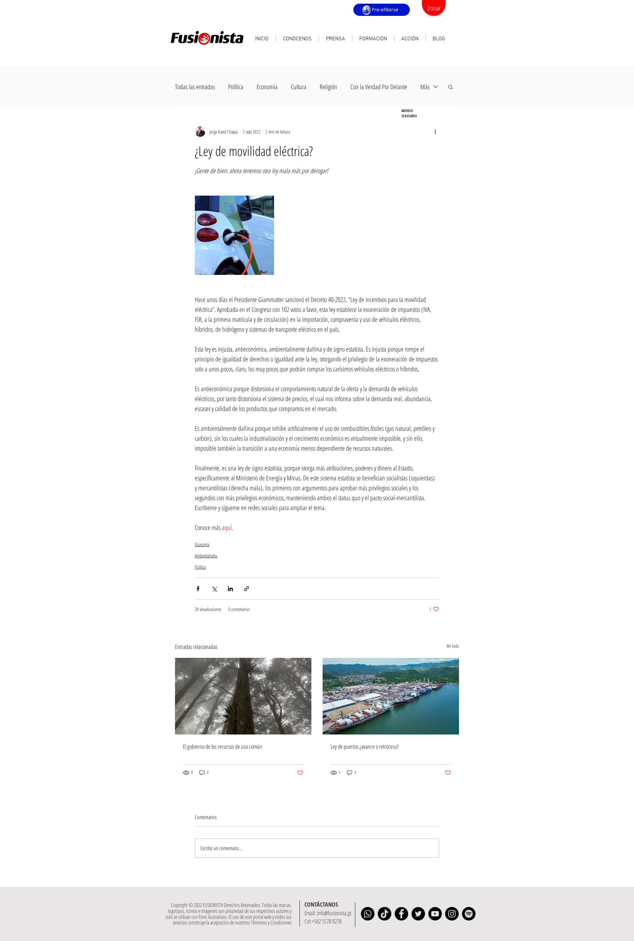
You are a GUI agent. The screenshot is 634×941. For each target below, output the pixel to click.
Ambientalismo (206, 555)
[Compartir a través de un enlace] (246, 588)
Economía (267, 87)
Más (425, 87)
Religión (328, 87)
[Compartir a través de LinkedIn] (230, 588)
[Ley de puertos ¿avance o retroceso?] (391, 696)
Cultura (298, 87)
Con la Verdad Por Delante (378, 87)
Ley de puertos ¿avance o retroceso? (365, 746)
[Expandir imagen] (234, 235)
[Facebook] (401, 914)
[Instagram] (452, 914)
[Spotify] (469, 914)
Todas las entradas (195, 87)
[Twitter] (418, 914)
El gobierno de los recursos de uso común (222, 746)
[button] (297, 38)
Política (235, 87)
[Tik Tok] (384, 914)
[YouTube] (435, 914)
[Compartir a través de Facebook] (198, 588)
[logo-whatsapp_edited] (367, 914)
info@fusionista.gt (334, 913)
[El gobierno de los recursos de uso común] (243, 696)
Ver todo (452, 646)
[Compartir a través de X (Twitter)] (214, 588)
